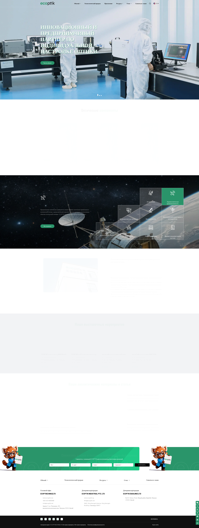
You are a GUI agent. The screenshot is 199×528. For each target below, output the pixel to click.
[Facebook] (45, 519)
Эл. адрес (74, 465)
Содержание (118, 465)
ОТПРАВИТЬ (142, 465)
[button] (97, 95)
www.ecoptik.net (48, 498)
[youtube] (50, 519)
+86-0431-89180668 (48, 500)
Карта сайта (155, 524)
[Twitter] (62, 519)
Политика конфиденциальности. (96, 524)
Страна (95, 465)
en (157, 3)
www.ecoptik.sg (89, 498)
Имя (52, 465)
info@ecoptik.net (48, 503)
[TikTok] (41, 519)
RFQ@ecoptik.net (89, 500)
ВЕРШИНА (152, 519)
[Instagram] (58, 519)
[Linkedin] (54, 519)
